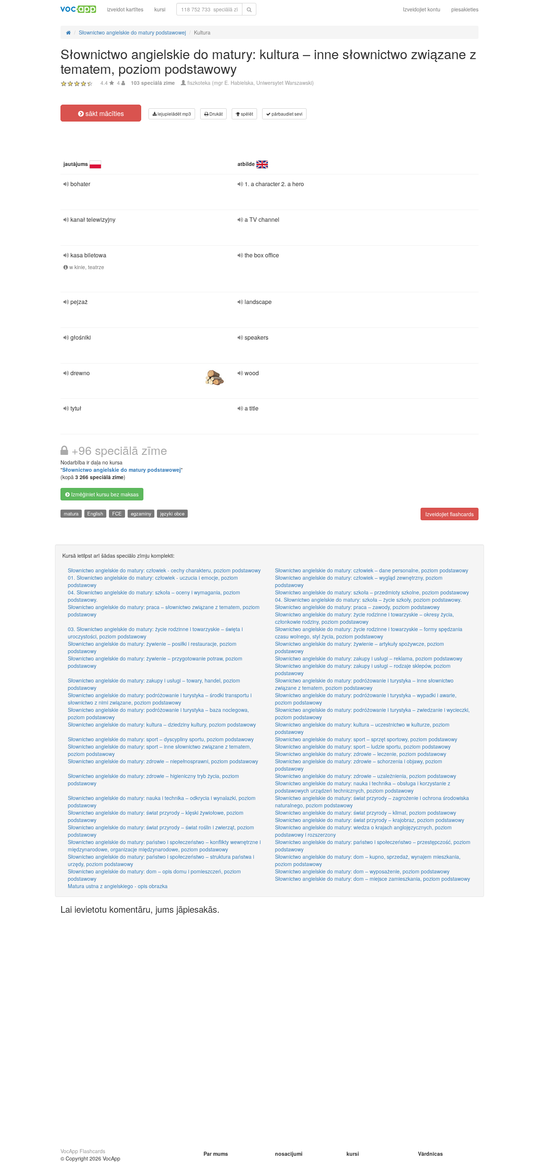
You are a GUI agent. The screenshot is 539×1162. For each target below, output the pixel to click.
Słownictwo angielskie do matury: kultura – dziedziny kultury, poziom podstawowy (162, 724)
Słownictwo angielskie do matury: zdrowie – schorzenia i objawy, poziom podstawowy (358, 764)
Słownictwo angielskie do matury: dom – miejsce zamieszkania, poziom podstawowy (372, 878)
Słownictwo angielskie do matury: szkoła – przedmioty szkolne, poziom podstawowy (372, 592)
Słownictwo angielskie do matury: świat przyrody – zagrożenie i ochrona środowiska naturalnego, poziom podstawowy (372, 801)
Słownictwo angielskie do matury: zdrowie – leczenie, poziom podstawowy (360, 753)
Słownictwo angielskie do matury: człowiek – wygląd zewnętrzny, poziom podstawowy (359, 581)
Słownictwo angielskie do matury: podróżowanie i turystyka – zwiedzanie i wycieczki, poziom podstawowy (372, 713)
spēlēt (246, 114)
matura (71, 513)
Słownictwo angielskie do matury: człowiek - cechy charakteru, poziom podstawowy (164, 570)
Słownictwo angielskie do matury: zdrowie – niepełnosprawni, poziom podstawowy (163, 761)
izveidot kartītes (125, 9)
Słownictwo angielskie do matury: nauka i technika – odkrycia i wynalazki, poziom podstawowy (162, 801)
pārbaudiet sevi (286, 114)
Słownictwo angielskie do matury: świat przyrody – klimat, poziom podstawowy (365, 812)
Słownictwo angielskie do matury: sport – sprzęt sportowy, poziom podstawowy (366, 739)
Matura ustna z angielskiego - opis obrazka (118, 886)
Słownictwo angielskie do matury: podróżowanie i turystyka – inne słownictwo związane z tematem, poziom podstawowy (364, 684)
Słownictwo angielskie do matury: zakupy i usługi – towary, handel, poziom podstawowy (154, 684)
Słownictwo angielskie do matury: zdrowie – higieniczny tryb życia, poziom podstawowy (153, 779)
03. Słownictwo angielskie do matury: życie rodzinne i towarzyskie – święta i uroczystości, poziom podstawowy (155, 632)
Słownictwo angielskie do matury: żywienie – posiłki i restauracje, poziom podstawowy (152, 647)
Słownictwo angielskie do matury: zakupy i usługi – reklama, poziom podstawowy (368, 658)
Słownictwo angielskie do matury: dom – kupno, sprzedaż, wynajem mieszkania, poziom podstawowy (368, 860)
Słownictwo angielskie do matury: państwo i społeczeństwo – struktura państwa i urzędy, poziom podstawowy (161, 860)
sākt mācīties (104, 113)
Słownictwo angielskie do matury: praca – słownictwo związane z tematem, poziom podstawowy (164, 610)
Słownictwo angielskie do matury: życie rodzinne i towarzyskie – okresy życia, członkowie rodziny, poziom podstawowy (364, 618)
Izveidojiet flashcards (449, 514)
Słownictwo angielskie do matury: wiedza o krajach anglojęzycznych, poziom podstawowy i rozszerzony (363, 830)
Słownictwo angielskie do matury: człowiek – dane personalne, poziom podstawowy (371, 570)
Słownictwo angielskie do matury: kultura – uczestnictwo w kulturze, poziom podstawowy (362, 728)
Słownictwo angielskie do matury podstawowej (121, 469)
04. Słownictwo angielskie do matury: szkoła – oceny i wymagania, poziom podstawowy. (154, 596)
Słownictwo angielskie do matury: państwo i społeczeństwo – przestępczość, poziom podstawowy (372, 845)
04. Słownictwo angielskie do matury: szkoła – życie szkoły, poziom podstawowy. (368, 599)
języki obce (172, 513)
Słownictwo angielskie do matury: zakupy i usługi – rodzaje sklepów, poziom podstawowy (363, 669)
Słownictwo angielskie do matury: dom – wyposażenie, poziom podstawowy (362, 871)
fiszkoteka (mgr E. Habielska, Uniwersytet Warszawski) (250, 82)
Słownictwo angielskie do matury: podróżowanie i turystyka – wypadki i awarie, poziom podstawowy (365, 698)
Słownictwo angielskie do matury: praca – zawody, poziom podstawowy (357, 607)
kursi (159, 9)
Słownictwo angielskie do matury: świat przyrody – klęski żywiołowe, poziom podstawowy (155, 816)
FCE (117, 513)
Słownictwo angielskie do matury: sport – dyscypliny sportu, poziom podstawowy (161, 739)
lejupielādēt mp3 (174, 114)
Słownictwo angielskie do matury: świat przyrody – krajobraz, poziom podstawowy (369, 819)
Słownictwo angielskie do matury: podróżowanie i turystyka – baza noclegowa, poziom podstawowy (158, 713)
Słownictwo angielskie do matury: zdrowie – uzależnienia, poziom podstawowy (365, 775)
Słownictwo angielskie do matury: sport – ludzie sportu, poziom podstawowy (363, 746)
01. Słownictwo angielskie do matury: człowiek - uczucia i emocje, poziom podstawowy (153, 581)
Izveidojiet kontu (421, 9)
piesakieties (464, 9)
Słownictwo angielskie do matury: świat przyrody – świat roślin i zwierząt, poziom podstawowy (161, 830)
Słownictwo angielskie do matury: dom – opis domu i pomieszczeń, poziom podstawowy (154, 875)
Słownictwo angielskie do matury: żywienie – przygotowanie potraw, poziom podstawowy (155, 662)
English (95, 513)
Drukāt (215, 114)
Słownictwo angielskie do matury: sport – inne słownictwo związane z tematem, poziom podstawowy (159, 750)
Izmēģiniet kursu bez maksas (104, 494)
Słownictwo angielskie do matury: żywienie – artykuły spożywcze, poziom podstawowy (359, 647)
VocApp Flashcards (82, 1151)
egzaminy (141, 513)
